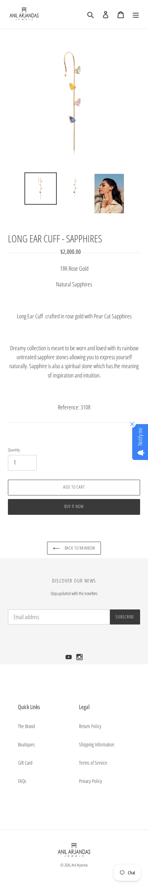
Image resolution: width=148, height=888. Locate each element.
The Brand (26, 726)
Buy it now (74, 506)
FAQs (22, 781)
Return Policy (90, 726)
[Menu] (135, 14)
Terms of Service (93, 762)
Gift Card (25, 762)
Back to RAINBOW (79, 548)
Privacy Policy (90, 781)
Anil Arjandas (79, 865)
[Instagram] (79, 659)
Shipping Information (96, 744)
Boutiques (26, 744)
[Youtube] (69, 659)
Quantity (14, 450)
